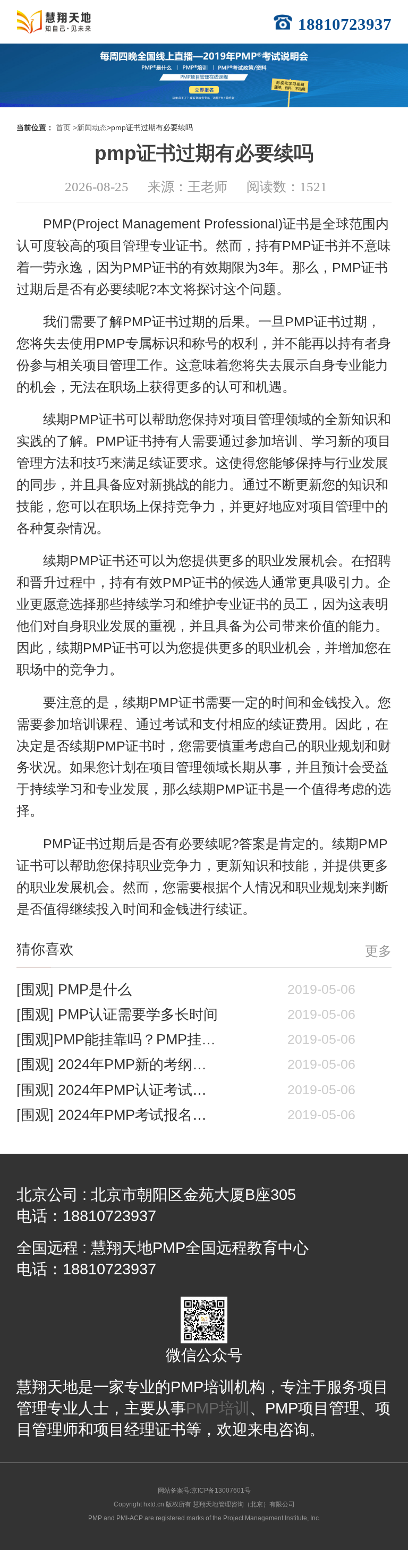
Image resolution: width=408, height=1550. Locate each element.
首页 (63, 127)
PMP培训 (218, 1408)
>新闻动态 (90, 127)
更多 (378, 951)
